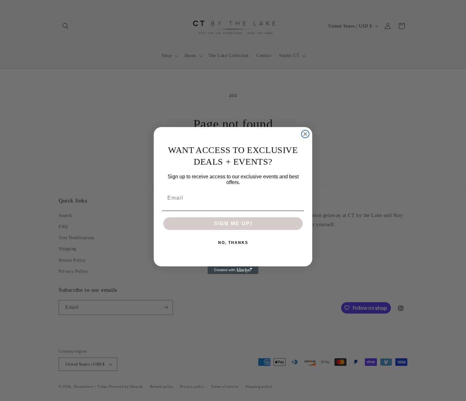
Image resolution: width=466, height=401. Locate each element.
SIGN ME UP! (233, 223)
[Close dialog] (305, 134)
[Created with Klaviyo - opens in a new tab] (233, 270)
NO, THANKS (233, 242)
